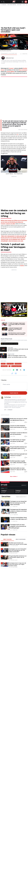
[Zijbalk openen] (1, 2)
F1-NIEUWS (3, 4)
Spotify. (22, 265)
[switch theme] (4, 2)
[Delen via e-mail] (15, 373)
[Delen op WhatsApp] (13, 370)
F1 (17, 134)
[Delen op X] (20, 370)
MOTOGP (19, 4)
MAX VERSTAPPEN (12, 4)
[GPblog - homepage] (14, 1)
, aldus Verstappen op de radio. (13, 238)
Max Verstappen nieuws (16, 366)
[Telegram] (24, 370)
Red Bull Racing (18, 363)
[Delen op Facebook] (17, 370)
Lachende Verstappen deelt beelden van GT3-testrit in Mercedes (15, 329)
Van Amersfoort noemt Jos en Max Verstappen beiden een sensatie (16, 333)
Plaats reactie (14, 393)
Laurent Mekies (10, 71)
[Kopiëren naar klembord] (12, 373)
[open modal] (26, 2)
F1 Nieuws (3, 34)
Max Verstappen (23, 70)
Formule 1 (11, 68)
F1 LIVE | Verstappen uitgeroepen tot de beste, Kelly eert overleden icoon (16, 324)
